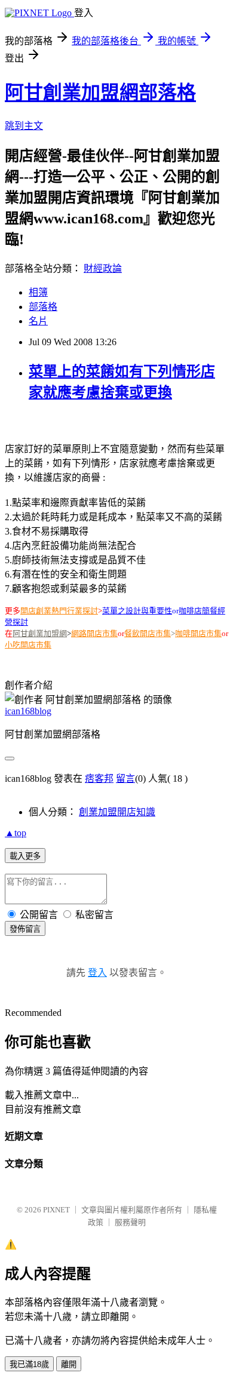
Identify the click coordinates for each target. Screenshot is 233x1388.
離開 (68, 1364)
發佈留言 (25, 929)
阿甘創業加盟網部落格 (100, 92)
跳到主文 (24, 126)
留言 (125, 778)
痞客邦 (99, 778)
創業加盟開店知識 (117, 812)
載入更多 (25, 856)
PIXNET (56, 1209)
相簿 (38, 292)
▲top (15, 833)
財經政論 (103, 268)
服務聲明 (130, 1222)
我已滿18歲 (29, 1364)
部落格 (43, 307)
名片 (38, 321)
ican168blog (28, 711)
